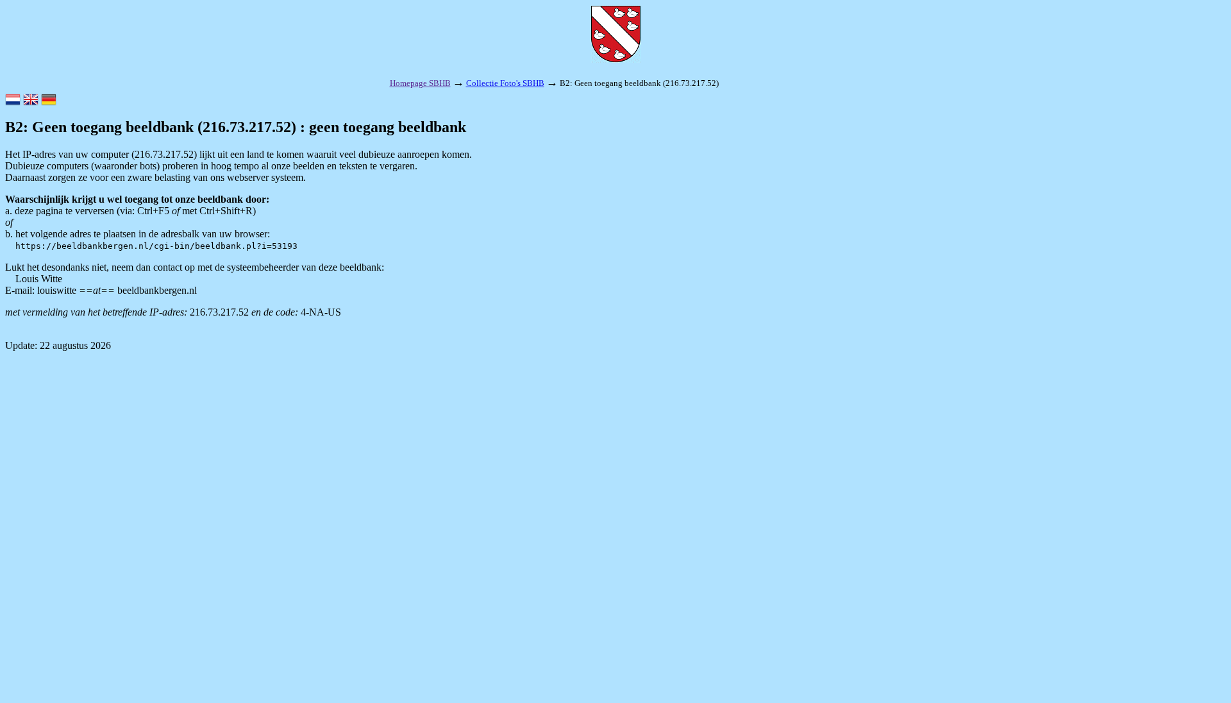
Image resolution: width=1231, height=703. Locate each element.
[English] (30, 101)
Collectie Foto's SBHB (505, 83)
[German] (48, 101)
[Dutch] (13, 101)
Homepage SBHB (420, 83)
